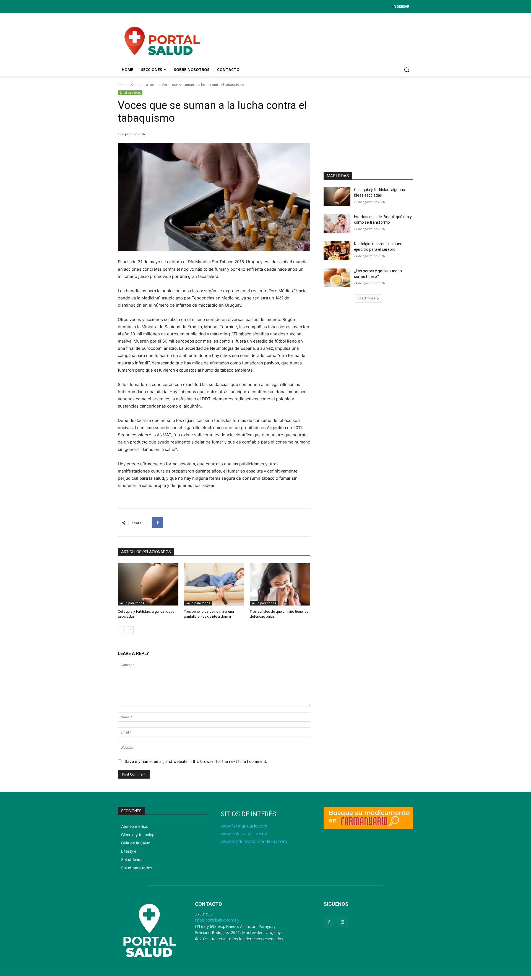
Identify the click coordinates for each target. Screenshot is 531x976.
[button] (406, 69)
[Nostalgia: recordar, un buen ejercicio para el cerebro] (337, 250)
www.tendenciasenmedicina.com (254, 841)
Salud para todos (144, 84)
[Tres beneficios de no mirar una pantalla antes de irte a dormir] (214, 584)
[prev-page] (121, 629)
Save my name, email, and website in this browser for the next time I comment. (196, 761)
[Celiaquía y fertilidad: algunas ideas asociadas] (148, 584)
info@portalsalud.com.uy (217, 920)
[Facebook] (157, 522)
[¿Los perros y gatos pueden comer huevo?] (337, 277)
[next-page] (130, 629)
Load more (366, 298)
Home (122, 84)
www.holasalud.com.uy (244, 834)
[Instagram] (342, 922)
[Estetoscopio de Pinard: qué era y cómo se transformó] (337, 223)
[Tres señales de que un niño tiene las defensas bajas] (280, 584)
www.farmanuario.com (244, 826)
